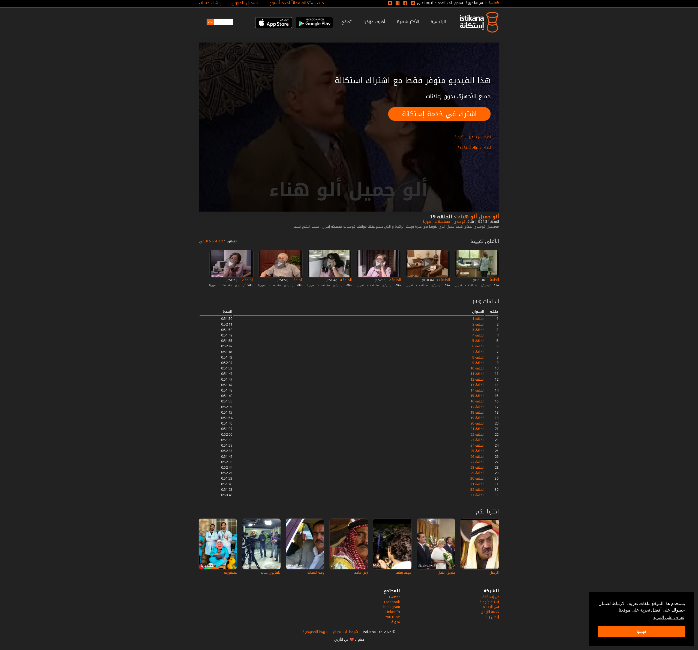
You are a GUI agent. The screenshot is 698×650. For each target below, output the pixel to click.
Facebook (392, 601)
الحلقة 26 (477, 456)
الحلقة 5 (478, 340)
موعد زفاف (403, 572)
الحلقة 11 (477, 373)
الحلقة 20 (477, 423)
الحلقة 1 (492, 279)
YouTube (392, 616)
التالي (203, 241)
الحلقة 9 (478, 362)
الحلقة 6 (478, 346)
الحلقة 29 (477, 473)
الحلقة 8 (478, 357)
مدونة (395, 621)
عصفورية (230, 572)
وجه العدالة (315, 572)
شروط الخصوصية (315, 631)
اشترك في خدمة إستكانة (439, 113)
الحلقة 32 (246, 279)
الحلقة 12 (477, 379)
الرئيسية (438, 22)
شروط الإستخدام (345, 631)
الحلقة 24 (477, 445)
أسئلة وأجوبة (489, 601)
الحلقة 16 (477, 401)
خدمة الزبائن (490, 611)
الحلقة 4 (345, 279)
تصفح (347, 22)
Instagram (391, 606)
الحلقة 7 (478, 351)
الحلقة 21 (477, 428)
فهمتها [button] (641, 631)
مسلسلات (442, 221)
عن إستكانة (490, 597)
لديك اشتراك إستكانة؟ (474, 147)
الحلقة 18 (477, 412)
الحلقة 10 (477, 368)
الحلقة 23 (477, 440)
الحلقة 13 (477, 384)
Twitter (394, 597)
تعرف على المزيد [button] (668, 617)
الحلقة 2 (394, 279)
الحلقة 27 (477, 462)
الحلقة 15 (477, 395)
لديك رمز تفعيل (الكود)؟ (473, 137)
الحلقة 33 (442, 279)
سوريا (427, 221)
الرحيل (494, 572)
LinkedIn (393, 611)
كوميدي (458, 221)
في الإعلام (491, 606)
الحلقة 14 (477, 390)
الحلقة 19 (477, 417)
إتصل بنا (492, 616)
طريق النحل (446, 572)
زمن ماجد (361, 572)
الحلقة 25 (477, 450)
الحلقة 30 (477, 478)
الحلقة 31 (477, 484)
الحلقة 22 (477, 434)
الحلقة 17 (477, 407)
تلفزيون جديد (270, 572)
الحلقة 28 (477, 467)
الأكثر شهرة (408, 22)
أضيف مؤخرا (374, 22)
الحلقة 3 (296, 279)
